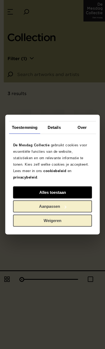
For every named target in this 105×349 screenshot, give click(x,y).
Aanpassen (49, 206)
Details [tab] (54, 127)
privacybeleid (25, 177)
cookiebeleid (54, 171)
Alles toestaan (52, 192)
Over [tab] (82, 127)
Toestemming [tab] (24, 127)
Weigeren (52, 220)
